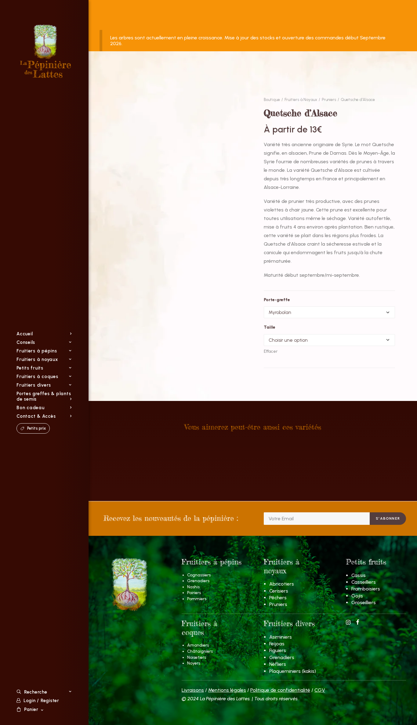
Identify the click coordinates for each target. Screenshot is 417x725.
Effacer (270, 351)
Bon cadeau (30, 407)
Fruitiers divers (33, 385)
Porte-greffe (277, 299)
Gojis (357, 596)
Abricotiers (281, 584)
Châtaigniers (200, 651)
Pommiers (196, 598)
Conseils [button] (25, 342)
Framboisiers (365, 589)
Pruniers (329, 99)
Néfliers (277, 664)
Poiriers (194, 592)
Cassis (358, 575)
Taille (269, 327)
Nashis (193, 587)
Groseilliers (363, 602)
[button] (348, 623)
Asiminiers (280, 637)
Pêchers (278, 598)
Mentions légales (227, 690)
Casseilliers (363, 582)
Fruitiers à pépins (36, 351)
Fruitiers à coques (37, 376)
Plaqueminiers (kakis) (292, 671)
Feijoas (277, 644)
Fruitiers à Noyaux (301, 99)
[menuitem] (44, 334)
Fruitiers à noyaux (37, 359)
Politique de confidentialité (280, 690)
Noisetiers (196, 657)
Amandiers (198, 645)
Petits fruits (29, 368)
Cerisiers (278, 591)
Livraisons (193, 690)
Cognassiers (199, 575)
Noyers (193, 663)
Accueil (24, 334)
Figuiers (277, 650)
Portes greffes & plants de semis (43, 396)
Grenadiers (198, 580)
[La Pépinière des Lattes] (46, 51)
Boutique (272, 99)
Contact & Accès (36, 416)
